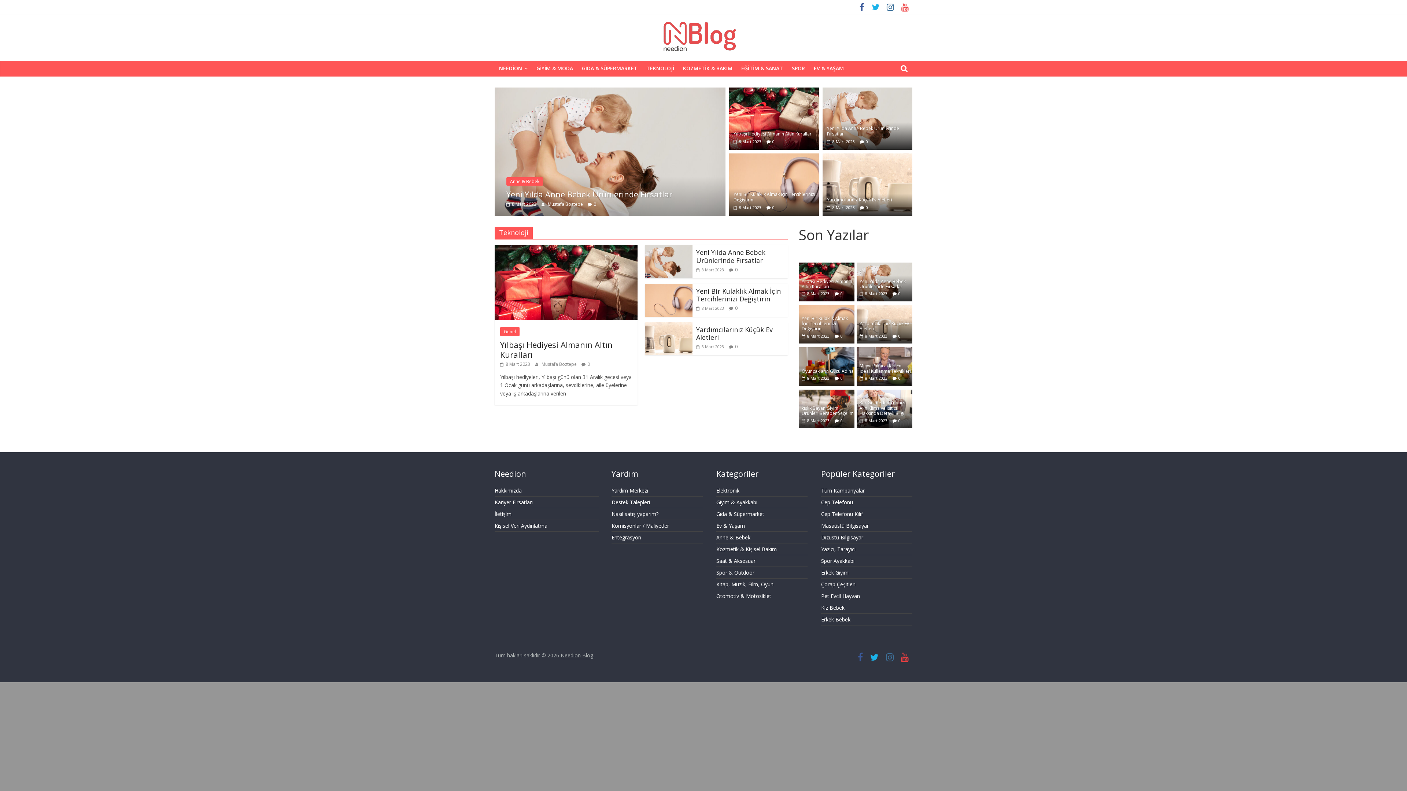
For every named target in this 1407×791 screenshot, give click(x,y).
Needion (510, 68)
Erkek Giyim (835, 572)
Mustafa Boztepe (566, 204)
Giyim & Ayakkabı (736, 502)
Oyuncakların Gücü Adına (828, 371)
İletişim (503, 513)
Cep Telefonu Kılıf (842, 513)
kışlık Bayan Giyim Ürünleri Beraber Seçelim (828, 410)
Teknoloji (660, 68)
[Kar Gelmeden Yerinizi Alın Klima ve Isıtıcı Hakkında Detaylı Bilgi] (884, 393)
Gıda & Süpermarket (610, 68)
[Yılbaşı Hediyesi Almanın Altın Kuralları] (774, 92)
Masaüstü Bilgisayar (845, 525)
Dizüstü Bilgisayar (842, 537)
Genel (510, 331)
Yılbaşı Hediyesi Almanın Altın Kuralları (773, 134)
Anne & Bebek (524, 181)
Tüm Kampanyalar (843, 490)
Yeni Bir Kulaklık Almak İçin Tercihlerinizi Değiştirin (774, 197)
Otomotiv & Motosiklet (743, 596)
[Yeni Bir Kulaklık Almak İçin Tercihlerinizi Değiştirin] (774, 158)
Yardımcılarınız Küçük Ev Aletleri (859, 200)
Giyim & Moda (554, 68)
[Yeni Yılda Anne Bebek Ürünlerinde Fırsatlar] (610, 92)
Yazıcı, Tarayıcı (838, 549)
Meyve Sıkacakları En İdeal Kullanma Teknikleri (885, 368)
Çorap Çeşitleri (838, 584)
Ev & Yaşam (829, 68)
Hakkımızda (508, 490)
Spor (798, 68)
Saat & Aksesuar (736, 560)
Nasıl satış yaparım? (635, 513)
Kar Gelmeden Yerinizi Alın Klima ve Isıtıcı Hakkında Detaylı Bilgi (882, 408)
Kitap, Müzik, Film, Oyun (744, 584)
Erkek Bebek (835, 619)
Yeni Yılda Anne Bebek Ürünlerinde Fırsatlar (589, 194)
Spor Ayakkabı (837, 560)
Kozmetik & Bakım (707, 68)
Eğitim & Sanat (762, 68)
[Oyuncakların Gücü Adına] (826, 351)
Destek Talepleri (631, 502)
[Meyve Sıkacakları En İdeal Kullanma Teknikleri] (884, 351)
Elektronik (727, 490)
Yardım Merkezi (630, 490)
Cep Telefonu (837, 502)
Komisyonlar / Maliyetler (640, 525)
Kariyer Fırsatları (514, 502)
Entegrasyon (626, 537)
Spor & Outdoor (735, 572)
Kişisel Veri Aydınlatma (521, 525)
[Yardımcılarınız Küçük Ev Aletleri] (867, 158)
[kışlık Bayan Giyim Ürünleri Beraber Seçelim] (826, 393)
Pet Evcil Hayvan (840, 596)
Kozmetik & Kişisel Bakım (746, 549)
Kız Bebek (833, 607)
